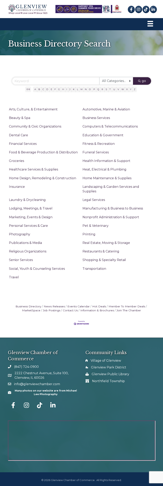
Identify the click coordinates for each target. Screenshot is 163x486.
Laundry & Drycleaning (27, 200)
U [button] (114, 89)
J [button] (69, 89)
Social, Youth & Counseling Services (37, 269)
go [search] (144, 81)
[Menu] (150, 24)
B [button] (39, 89)
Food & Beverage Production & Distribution (43, 152)
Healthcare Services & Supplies (33, 169)
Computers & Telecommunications (110, 126)
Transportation (94, 269)
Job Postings (51, 310)
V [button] (118, 89)
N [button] (86, 89)
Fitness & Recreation (98, 144)
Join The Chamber (128, 310)
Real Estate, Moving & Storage (106, 243)
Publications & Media (25, 243)
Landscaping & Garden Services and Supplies (110, 189)
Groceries (16, 161)
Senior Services (21, 260)
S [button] (106, 89)
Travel (14, 277)
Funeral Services (95, 152)
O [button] (90, 89)
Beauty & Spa (19, 118)
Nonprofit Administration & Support (110, 217)
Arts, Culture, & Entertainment (33, 109)
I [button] (66, 89)
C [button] (43, 89)
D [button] (47, 89)
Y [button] (130, 89)
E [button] (51, 89)
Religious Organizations (27, 251)
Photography (19, 234)
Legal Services (93, 200)
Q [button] (98, 89)
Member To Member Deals (127, 306)
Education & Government (102, 135)
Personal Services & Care (28, 226)
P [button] (94, 89)
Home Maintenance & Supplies (106, 178)
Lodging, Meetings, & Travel (30, 208)
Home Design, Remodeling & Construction (42, 178)
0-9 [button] (28, 89)
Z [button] (134, 89)
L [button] (77, 89)
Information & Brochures (97, 310)
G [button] (59, 89)
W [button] (122, 89)
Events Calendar (78, 306)
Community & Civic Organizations (35, 126)
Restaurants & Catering (100, 251)
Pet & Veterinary (95, 226)
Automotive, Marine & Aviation (106, 109)
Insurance (17, 187)
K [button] (74, 89)
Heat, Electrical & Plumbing (104, 169)
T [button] (110, 89)
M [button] (81, 89)
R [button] (102, 89)
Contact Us (70, 310)
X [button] (127, 89)
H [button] (63, 89)
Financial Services (23, 144)
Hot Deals (99, 306)
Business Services (96, 118)
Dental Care (18, 135)
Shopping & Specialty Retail (104, 260)
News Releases (54, 306)
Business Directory (28, 306)
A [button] (35, 89)
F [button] (55, 89)
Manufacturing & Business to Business (112, 208)
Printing (88, 234)
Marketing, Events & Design (30, 217)
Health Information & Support (106, 161)
